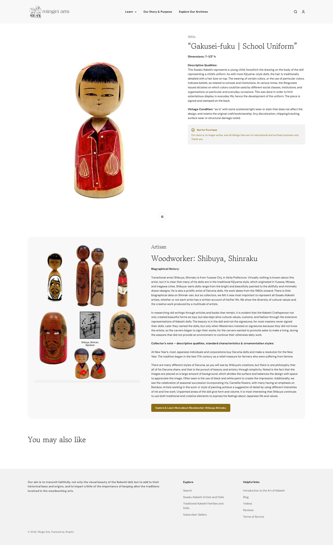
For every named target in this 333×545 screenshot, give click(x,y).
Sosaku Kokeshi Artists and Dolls (203, 497)
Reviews (248, 510)
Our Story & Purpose (157, 12)
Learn (129, 12)
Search (187, 490)
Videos (247, 503)
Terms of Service (253, 517)
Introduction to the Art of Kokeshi (264, 490)
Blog (246, 497)
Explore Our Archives (193, 12)
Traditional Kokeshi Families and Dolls (203, 506)
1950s (191, 37)
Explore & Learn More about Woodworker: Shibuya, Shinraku (190, 407)
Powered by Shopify (62, 531)
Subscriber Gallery (195, 514)
